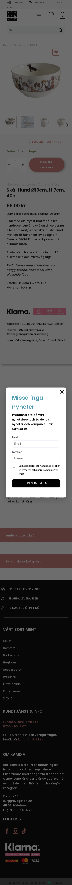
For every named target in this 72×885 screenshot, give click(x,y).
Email (15, 437)
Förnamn (17, 452)
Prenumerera (36, 483)
